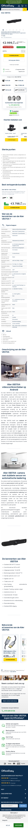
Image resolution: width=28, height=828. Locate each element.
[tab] (14, 149)
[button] (4, 30)
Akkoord (18, 825)
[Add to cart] (11, 139)
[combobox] (14, 9)
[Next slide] (24, 648)
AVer (4, 35)
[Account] (18, 6)
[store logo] (7, 6)
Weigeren (4, 820)
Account (18, 6)
